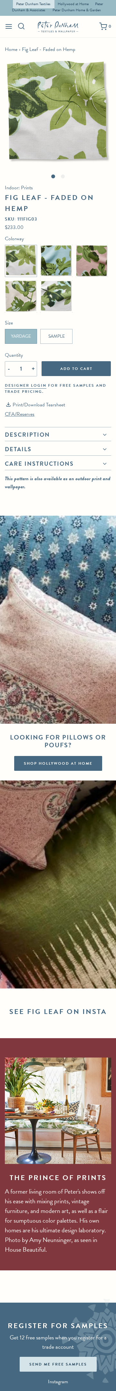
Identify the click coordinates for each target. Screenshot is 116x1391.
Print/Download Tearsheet (39, 405)
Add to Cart (76, 369)
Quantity (14, 355)
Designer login (25, 385)
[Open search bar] (21, 26)
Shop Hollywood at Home (58, 763)
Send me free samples (58, 1364)
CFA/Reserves (19, 414)
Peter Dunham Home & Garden (77, 10)
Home (11, 49)
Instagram (58, 1382)
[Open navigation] (8, 26)
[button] (58, 113)
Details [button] (18, 449)
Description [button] (27, 435)
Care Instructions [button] (39, 463)
